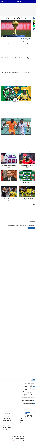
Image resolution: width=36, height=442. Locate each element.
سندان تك (13, 440)
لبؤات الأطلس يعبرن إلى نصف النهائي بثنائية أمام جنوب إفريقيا (27, 166)
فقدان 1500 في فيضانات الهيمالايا (29, 386)
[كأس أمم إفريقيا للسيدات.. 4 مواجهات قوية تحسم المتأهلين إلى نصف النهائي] (27, 175)
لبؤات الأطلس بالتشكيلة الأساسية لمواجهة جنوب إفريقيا (9, 166)
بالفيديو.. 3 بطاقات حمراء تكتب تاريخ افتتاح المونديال (9, 198)
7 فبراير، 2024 (29, 39)
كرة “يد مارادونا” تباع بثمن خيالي (29, 391)
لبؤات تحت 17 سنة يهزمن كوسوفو (29, 398)
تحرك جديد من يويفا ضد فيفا (29, 389)
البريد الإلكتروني (32, 221)
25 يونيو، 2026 (26, 199)
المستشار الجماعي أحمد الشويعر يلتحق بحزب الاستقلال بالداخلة (24, 382)
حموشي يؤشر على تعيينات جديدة (29, 383)
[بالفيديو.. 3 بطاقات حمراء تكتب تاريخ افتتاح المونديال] (9, 191)
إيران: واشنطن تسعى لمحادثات (29, 385)
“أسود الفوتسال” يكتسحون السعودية (28, 400)
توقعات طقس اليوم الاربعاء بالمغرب (28, 397)
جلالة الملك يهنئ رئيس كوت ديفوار (9, 181)
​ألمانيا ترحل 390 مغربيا (30, 401)
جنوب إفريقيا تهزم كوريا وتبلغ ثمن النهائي (27, 198)
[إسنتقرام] (29, 421)
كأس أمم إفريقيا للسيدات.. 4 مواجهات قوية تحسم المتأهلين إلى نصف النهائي (27, 182)
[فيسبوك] (34, 421)
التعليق (33, 207)
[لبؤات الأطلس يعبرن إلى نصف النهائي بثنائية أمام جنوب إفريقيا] (27, 158)
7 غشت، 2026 (8, 183)
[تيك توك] (27, 421)
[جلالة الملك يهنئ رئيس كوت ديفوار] (9, 175)
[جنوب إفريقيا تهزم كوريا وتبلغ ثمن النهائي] (27, 191)
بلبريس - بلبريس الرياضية (25, 38)
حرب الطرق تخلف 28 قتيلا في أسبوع (29, 395)
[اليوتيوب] (32, 421)
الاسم (33, 217)
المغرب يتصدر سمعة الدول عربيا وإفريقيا (28, 388)
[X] (34, 423)
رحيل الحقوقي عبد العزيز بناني (29, 394)
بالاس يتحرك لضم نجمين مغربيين (29, 392)
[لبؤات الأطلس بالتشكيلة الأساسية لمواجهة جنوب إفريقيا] (9, 158)
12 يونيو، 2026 (8, 200)
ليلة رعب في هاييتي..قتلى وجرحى (29, 403)
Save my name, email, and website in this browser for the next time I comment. (21, 225)
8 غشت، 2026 (26, 167)
